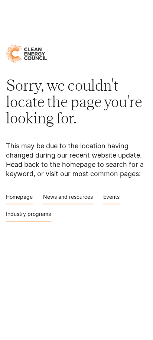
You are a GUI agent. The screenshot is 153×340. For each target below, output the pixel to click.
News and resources (68, 197)
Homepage (19, 197)
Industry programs (28, 214)
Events (111, 197)
